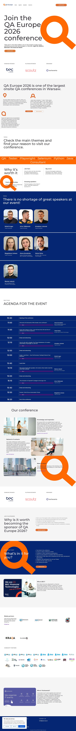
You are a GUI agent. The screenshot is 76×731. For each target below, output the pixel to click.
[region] (14, 723)
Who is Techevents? (43, 690)
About (16, 4)
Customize (7, 726)
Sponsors (30, 4)
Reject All (14, 726)
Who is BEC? (41, 581)
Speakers (25, 4)
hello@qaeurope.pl (43, 720)
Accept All (22, 726)
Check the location (41, 470)
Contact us (6, 624)
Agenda (20, 4)
